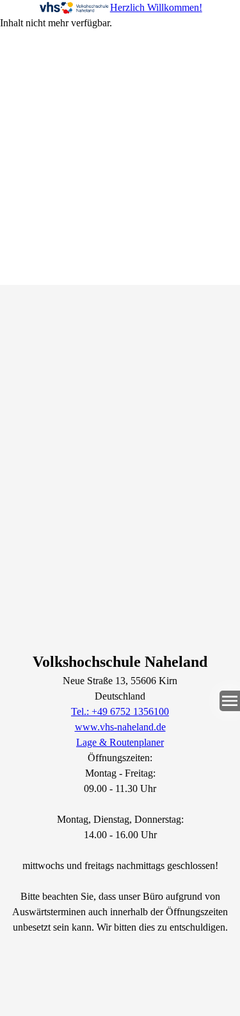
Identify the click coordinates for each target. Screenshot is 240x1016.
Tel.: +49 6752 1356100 (120, 711)
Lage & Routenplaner (120, 742)
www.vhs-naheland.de (120, 726)
